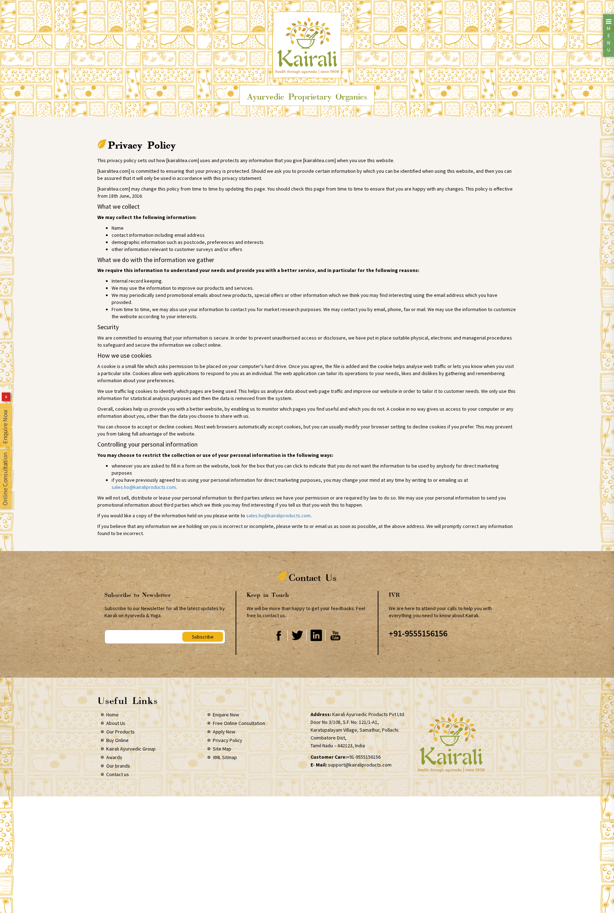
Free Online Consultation (239, 723)
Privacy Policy (227, 740)
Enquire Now (226, 714)
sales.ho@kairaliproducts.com (144, 487)
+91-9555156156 (418, 633)
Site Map (222, 749)
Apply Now (224, 731)
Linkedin (316, 635)
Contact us (117, 774)
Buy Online (117, 740)
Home (112, 714)
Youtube (335, 635)
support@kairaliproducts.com (360, 765)
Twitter (297, 635)
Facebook (278, 635)
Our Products (120, 731)
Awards (114, 757)
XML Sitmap (225, 757)
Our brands (118, 766)
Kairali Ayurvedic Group (131, 749)
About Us (115, 723)
